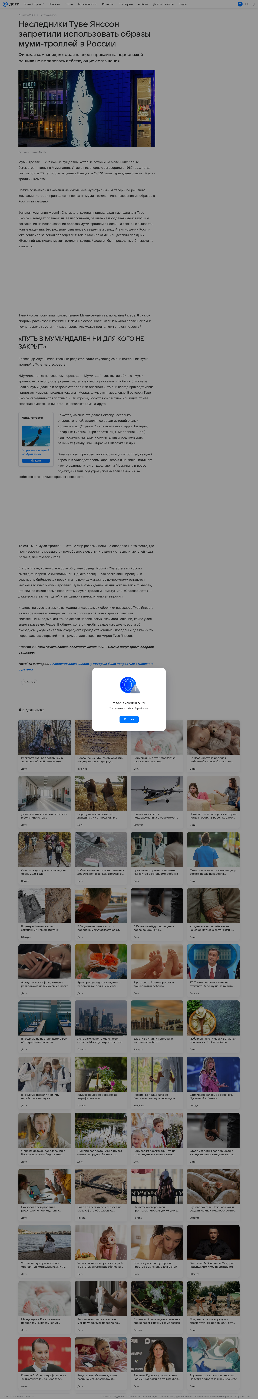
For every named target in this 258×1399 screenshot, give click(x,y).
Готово (129, 719)
